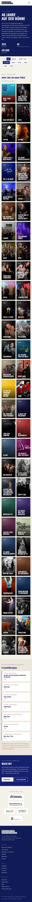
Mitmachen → (7, 779)
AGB (3, 884)
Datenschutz (5, 882)
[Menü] (28, 2)
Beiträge (4, 854)
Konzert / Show (22, 59)
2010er (19, 62)
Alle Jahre (6, 62)
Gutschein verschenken (8, 852)
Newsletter (4, 872)
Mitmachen (4, 856)
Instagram (4, 866)
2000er (25, 62)
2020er (13, 62)
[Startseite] (7, 2)
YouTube (4, 870)
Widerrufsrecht (5, 886)
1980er (11, 66)
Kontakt (4, 858)
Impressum (4, 879)
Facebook (4, 868)
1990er (5, 66)
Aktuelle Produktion (7, 847)
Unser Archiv (5, 849)
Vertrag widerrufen (6, 889)
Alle (8, 59)
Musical (14, 59)
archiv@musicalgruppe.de (8, 748)
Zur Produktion (21, 779)
